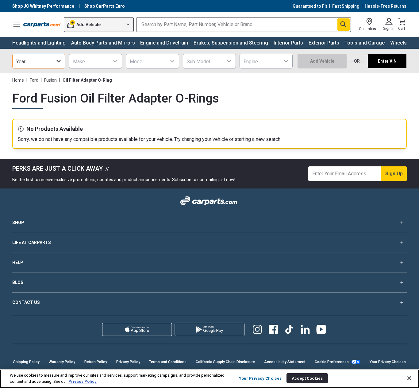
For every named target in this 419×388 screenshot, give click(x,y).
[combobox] (38, 61)
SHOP (18, 222)
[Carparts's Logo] (42, 24)
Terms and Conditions (167, 362)
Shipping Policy (26, 362)
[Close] (409, 378)
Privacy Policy (128, 362)
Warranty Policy (62, 362)
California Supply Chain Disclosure (225, 362)
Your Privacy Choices (388, 362)
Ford (34, 80)
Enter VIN (387, 61)
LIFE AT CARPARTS (31, 242)
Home (18, 80)
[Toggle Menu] (16, 24)
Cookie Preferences (332, 362)
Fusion (50, 80)
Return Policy (95, 362)
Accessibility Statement (285, 362)
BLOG (18, 282)
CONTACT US (26, 302)
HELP (17, 262)
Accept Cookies (307, 378)
